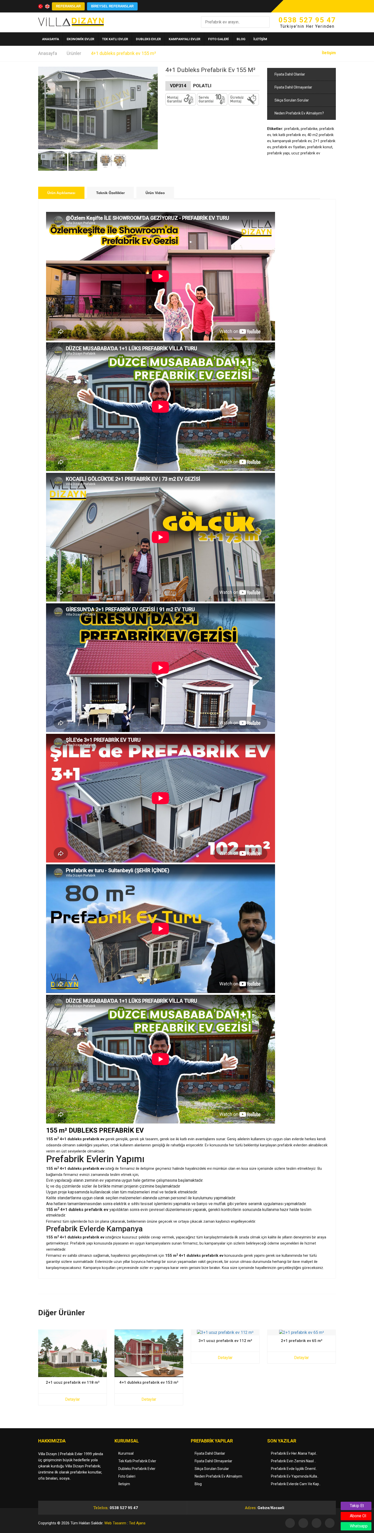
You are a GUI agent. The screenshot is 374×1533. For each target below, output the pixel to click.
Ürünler (74, 53)
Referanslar (68, 6)
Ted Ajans (137, 1523)
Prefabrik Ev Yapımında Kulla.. (295, 1476)
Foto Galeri (126, 1476)
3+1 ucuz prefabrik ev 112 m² (225, 1341)
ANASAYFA (50, 39)
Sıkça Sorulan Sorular (291, 100)
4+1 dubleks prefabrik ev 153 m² (148, 1383)
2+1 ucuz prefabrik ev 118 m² (72, 1383)
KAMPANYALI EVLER (184, 39)
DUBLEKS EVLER (148, 39)
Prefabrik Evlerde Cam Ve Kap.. (296, 1484)
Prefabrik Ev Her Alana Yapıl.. (294, 1453)
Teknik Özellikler (110, 193)
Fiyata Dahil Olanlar (289, 74)
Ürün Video (155, 193)
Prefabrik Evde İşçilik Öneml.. (294, 1469)
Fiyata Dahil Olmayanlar (293, 87)
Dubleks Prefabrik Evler (136, 1469)
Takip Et (356, 1505)
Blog (198, 1484)
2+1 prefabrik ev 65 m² (301, 1341)
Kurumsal (126, 1453)
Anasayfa (47, 53)
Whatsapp (358, 1526)
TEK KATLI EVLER (115, 39)
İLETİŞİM (260, 39)
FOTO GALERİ (218, 39)
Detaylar (72, 1399)
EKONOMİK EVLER (80, 39)
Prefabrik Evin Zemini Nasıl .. (293, 1461)
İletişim (329, 52)
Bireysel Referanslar (112, 6)
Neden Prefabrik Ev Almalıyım (218, 1476)
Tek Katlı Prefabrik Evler (137, 1461)
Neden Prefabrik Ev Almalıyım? (299, 113)
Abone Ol (357, 1515)
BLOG (241, 39)
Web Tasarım (115, 1523)
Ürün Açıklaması (61, 193)
